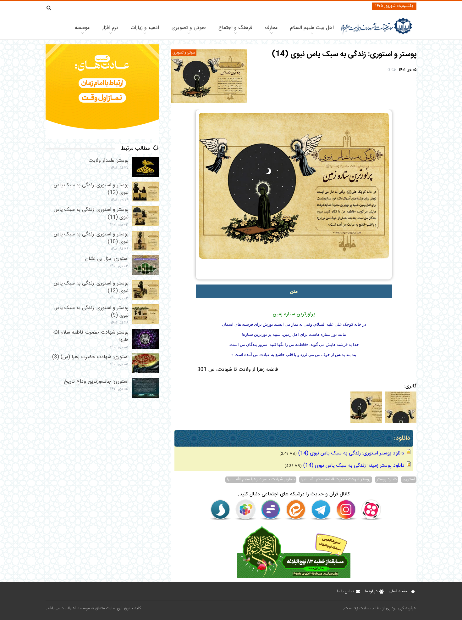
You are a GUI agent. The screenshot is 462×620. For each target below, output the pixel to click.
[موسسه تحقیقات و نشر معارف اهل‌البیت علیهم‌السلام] (376, 34)
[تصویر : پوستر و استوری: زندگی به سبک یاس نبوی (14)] (209, 76)
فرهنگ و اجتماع (235, 28)
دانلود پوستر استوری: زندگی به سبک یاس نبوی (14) (351, 453)
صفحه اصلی (398, 591)
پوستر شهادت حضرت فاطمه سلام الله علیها (336, 479)
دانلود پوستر (387, 479)
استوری (409, 479)
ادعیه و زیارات (144, 28)
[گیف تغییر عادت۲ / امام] (102, 137)
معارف (271, 28)
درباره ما (371, 591)
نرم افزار (110, 28)
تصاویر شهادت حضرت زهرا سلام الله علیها (261, 479)
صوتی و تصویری (189, 28)
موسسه (82, 28)
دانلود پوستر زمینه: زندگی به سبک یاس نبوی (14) (353, 465)
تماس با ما (345, 591)
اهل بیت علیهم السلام (312, 28)
